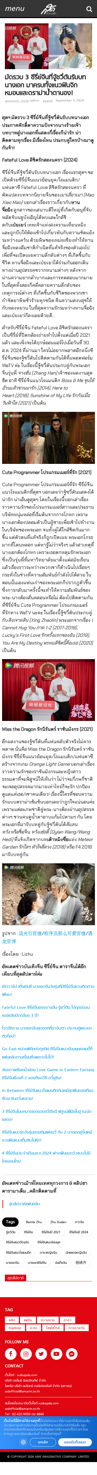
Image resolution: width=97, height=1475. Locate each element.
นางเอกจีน (12, 1263)
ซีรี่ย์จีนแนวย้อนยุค (49, 1242)
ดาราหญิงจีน (48, 1252)
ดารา (67, 1320)
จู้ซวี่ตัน (10, 1232)
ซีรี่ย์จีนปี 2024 (78, 1232)
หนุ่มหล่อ (15, 1328)
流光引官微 (30, 934)
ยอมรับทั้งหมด (75, 1442)
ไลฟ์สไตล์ (53, 1328)
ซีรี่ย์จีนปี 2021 (51, 1232)
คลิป (12, 1320)
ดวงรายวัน (77, 1328)
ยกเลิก (43, 1442)
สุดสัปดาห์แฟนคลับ (24, 1204)
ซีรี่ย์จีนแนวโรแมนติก (18, 1252)
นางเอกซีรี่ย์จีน (37, 1263)
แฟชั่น (28, 1320)
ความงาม (48, 1320)
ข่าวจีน (79, 1222)
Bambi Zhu (34, 1222)
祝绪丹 (81, 1263)
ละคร (33, 1328)
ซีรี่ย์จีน (28, 1232)
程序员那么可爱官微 (65, 934)
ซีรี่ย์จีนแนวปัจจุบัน (17, 1242)
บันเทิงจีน (61, 1263)
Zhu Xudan (58, 1222)
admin (34, 100)
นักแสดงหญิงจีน (76, 1252)
